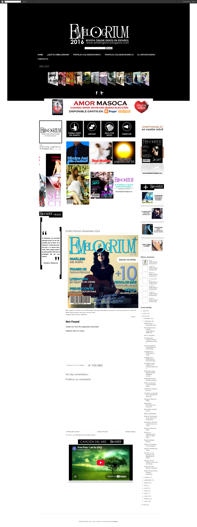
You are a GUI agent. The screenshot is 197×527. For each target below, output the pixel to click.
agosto (146, 483)
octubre (146, 477)
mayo (146, 491)
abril (145, 493)
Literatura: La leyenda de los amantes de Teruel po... (151, 394)
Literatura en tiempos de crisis (150, 389)
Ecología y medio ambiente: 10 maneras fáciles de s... (151, 366)
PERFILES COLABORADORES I (87, 55)
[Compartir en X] (97, 365)
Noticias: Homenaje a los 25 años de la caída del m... (150, 418)
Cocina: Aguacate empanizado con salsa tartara (150, 347)
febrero (146, 499)
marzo (146, 496)
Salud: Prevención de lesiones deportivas (150, 472)
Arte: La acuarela (149, 335)
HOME (40, 55)
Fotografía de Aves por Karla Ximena (150, 379)
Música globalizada (150, 413)
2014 (144, 316)
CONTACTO (43, 59)
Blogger (115, 521)
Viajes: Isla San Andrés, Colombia (150, 467)
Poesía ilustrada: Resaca (149, 441)
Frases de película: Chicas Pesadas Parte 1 (150, 384)
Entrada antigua (130, 431)
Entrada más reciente (72, 431)
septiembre (148, 480)
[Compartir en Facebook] (99, 365)
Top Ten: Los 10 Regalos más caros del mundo (151, 462)
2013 (144, 505)
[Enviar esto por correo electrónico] (93, 365)
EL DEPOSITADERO (146, 55)
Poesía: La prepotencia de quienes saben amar (149, 435)
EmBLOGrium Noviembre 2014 (150, 324)
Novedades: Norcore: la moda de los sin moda (150, 423)
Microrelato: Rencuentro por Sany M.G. (150, 405)
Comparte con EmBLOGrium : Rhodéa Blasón (150, 359)
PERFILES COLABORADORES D (119, 55)
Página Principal (102, 431)
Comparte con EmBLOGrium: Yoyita (149, 353)
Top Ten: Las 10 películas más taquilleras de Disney (149, 455)
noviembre (147, 321)
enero (146, 501)
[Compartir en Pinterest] (101, 365)
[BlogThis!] (95, 365)
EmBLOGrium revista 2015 (63, 9)
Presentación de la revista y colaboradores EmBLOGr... (150, 330)
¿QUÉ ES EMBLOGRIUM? (58, 55)
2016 (144, 311)
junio (146, 488)
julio (145, 485)
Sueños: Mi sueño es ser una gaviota (150, 445)
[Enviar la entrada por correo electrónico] (89, 365)
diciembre (147, 318)
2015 (144, 313)
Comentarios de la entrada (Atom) (84, 435)
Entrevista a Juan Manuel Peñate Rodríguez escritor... (149, 373)
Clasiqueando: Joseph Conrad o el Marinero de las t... (150, 340)
